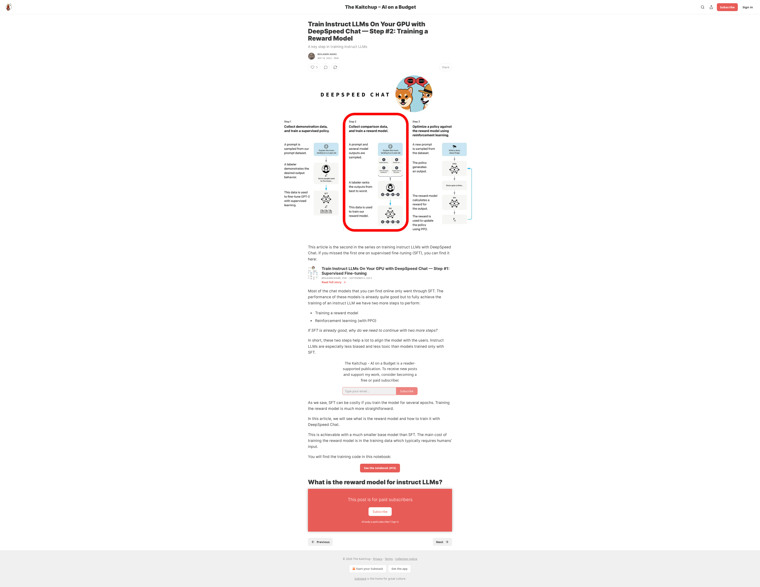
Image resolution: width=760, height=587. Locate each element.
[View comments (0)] (326, 67)
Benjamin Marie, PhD (334, 278)
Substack (360, 578)
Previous (323, 542)
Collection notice (406, 559)
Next (439, 542)
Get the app (399, 569)
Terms (389, 559)
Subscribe (727, 7)
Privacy (377, 559)
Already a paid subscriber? (380, 521)
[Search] (703, 7)
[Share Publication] (711, 7)
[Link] (302, 482)
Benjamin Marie (327, 54)
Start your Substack (369, 569)
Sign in (748, 7)
